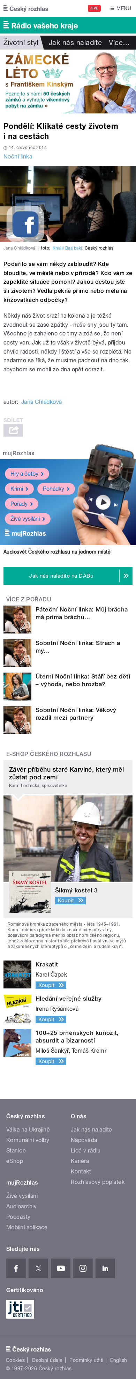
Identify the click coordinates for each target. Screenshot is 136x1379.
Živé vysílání (25, 519)
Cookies (15, 1360)
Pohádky (53, 488)
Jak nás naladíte (75, 42)
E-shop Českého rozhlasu (48, 754)
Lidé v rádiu (86, 1150)
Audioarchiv (21, 1206)
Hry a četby (24, 473)
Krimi (16, 488)
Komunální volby (27, 1140)
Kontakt (81, 1171)
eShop (14, 1161)
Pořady (19, 504)
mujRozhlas (19, 453)
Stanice (16, 1150)
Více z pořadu (28, 599)
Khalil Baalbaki (67, 248)
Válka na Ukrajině (28, 1129)
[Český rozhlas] (25, 8)
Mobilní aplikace (27, 1227)
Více (119, 42)
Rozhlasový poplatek (97, 1182)
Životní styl (20, 42)
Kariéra (80, 1161)
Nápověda (84, 1140)
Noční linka (17, 156)
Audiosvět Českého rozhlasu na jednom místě (57, 552)
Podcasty (18, 1217)
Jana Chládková (41, 402)
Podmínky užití (86, 1360)
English (118, 1360)
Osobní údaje (47, 1360)
